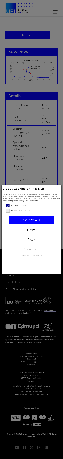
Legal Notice (24, 255)
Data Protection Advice (35, 255)
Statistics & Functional (20, 210)
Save (31, 239)
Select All (31, 220)
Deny (31, 230)
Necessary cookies (18, 205)
